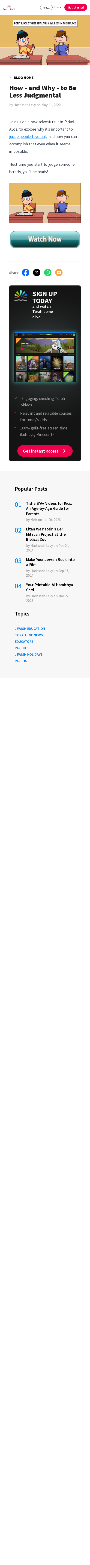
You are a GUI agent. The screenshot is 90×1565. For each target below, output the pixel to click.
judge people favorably (28, 136)
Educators (24, 641)
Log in (58, 7)
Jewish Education (30, 628)
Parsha (21, 660)
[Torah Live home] (9, 7)
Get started (76, 7)
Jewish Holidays (28, 654)
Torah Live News (29, 635)
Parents (22, 648)
